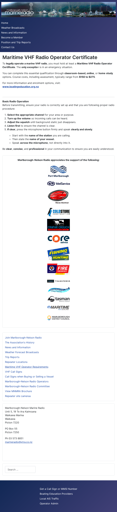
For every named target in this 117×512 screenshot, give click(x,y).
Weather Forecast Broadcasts (22, 352)
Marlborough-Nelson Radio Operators (26, 381)
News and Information (14, 32)
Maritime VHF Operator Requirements (26, 366)
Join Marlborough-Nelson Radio (23, 337)
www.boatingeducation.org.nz (20, 86)
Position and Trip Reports (16, 42)
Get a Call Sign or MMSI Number (58, 488)
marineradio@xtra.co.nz (18, 442)
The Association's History (19, 342)
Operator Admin (49, 503)
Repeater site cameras (18, 396)
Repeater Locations (16, 361)
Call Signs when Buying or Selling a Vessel (29, 376)
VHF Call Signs (13, 371)
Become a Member (12, 37)
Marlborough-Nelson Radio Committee (27, 386)
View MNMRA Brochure (18, 391)
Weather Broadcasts (12, 27)
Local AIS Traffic (49, 498)
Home (4, 22)
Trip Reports (12, 357)
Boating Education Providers (56, 493)
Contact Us (7, 47)
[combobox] (20, 469)
